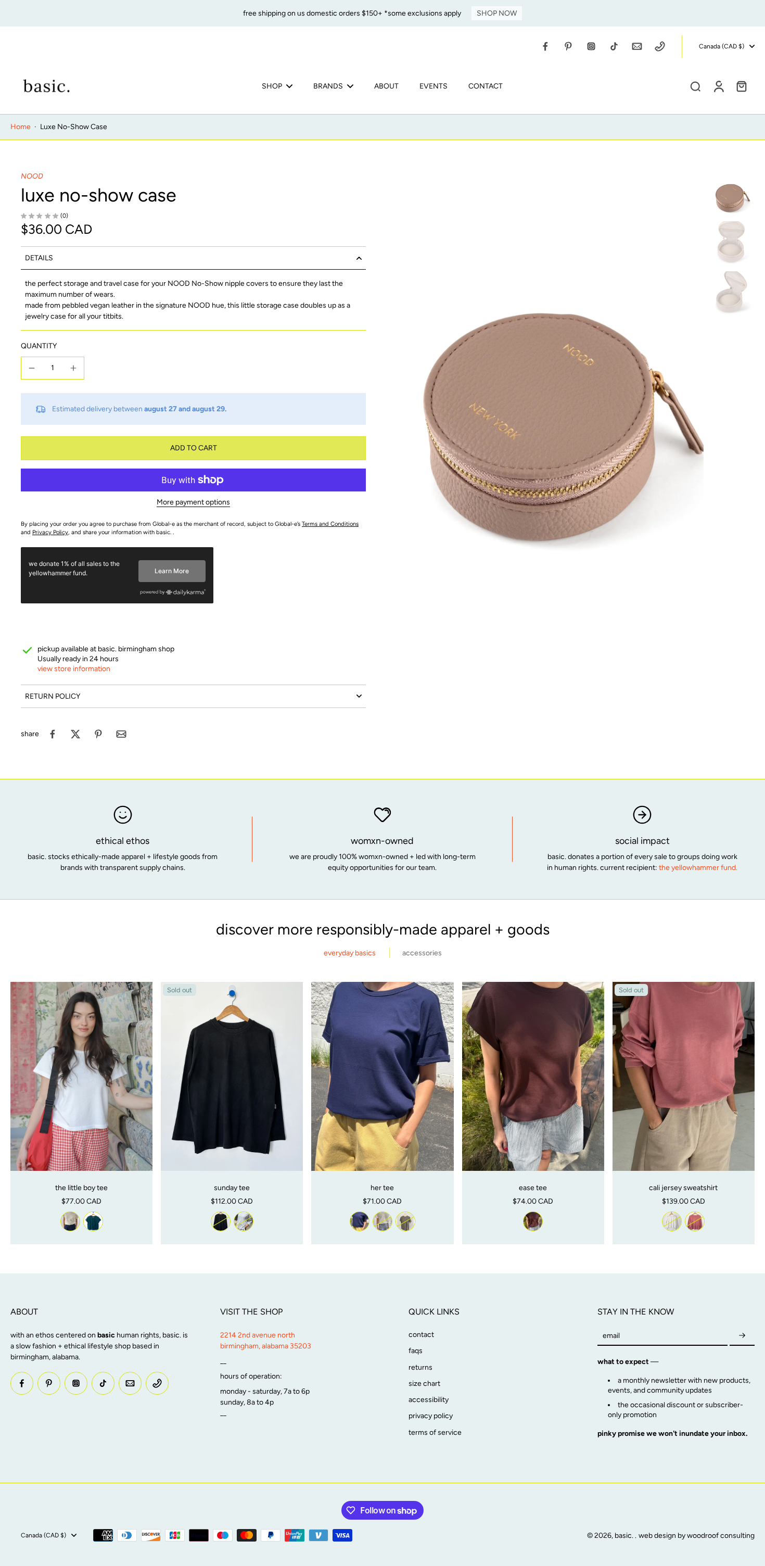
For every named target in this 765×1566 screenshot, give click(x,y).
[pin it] (98, 734)
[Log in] (718, 86)
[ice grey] (243, 1221)
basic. (625, 1535)
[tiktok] (614, 46)
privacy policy (431, 1415)
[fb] (545, 46)
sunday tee (232, 1187)
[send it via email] (121, 734)
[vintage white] (70, 1221)
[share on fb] (52, 734)
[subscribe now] (742, 1335)
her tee (382, 1187)
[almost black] (221, 1221)
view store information (73, 668)
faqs (416, 1350)
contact (421, 1334)
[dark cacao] (533, 1221)
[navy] (359, 1221)
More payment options (193, 503)
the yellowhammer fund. (698, 867)
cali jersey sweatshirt (683, 1187)
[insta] (591, 46)
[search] (695, 85)
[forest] (93, 1221)
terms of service (435, 1432)
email (611, 1335)
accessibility (429, 1399)
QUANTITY (39, 346)
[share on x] (75, 734)
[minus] (31, 368)
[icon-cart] (741, 85)
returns (420, 1367)
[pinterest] (568, 46)
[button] (193, 448)
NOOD (32, 176)
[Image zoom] (551, 399)
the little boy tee (81, 1187)
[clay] (695, 1221)
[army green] (405, 1221)
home (20, 126)
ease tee (533, 1187)
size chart (424, 1383)
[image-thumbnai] (731, 194)
